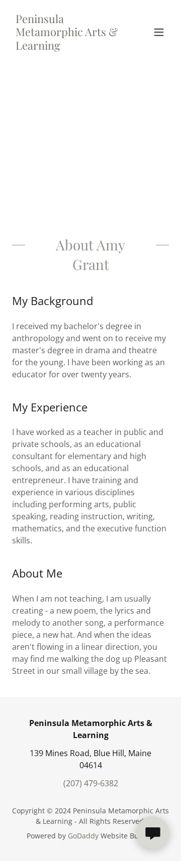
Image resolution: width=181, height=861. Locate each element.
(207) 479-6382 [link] (90, 783)
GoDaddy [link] (83, 835)
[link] (67, 46)
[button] (159, 32)
